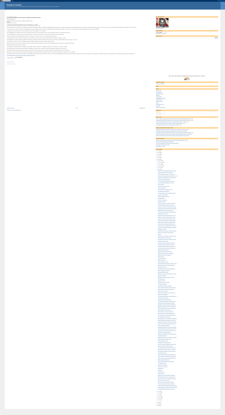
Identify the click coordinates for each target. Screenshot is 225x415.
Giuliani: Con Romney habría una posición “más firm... (167, 356)
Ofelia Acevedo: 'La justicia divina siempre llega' (166, 289)
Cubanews (157, 95)
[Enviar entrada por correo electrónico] (16, 57)
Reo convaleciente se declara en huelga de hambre (166, 315)
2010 (158, 403)
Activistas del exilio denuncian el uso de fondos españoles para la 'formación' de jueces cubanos (172, 135)
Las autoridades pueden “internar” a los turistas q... (166, 205)
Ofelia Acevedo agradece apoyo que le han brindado (166, 177)
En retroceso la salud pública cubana (164, 332)
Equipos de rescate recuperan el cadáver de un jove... (167, 287)
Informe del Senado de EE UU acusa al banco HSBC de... (168, 387)
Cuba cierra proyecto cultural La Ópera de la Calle (166, 313)
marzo (159, 396)
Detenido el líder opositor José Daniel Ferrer (165, 210)
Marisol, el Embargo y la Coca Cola (164, 270)
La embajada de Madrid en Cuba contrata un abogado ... (167, 327)
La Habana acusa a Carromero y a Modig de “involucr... (167, 230)
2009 (158, 405)
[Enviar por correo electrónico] (17, 57)
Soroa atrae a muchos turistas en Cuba (162, 144)
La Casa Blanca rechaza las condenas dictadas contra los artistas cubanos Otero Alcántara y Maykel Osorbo (174, 132)
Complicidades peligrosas (162, 335)
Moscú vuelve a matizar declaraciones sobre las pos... (167, 323)
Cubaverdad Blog (159, 96)
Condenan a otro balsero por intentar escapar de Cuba (167, 206)
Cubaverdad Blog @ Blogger (161, 98)
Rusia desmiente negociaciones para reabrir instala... (167, 354)
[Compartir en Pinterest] (21, 57)
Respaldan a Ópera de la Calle (163, 272)
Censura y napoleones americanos (164, 325)
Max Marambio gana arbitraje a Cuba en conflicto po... (167, 351)
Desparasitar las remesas (162, 229)
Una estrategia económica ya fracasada (164, 285)
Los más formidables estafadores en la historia (166, 182)
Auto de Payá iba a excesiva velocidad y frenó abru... (167, 378)
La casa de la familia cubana (163, 194)
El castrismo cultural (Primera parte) (164, 179)
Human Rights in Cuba (160, 104)
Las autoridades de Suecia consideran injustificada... (167, 347)
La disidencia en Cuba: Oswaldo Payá (164, 342)
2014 (158, 156)
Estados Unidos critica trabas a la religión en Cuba (166, 222)
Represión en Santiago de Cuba (163, 249)
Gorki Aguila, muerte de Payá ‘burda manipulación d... (167, 304)
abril (159, 394)
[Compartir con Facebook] (20, 57)
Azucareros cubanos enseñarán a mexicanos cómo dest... (168, 175)
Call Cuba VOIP (158, 92)
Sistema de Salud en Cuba (160, 107)
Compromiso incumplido (162, 258)
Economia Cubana (159, 101)
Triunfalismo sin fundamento (162, 294)
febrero (159, 398)
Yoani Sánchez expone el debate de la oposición (166, 244)
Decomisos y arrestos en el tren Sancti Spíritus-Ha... (167, 203)
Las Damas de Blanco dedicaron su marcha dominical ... (167, 296)
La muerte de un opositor (162, 284)
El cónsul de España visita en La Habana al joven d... (167, 193)
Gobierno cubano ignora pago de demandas (165, 172)
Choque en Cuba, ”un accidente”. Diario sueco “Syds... (167, 236)
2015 (158, 154)
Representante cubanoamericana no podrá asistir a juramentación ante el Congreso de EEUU (172, 120)
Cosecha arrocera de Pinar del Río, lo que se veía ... (167, 292)
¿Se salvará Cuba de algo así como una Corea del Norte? (166, 124)
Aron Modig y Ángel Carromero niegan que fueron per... (167, 239)
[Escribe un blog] (18, 57)
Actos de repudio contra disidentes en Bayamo (166, 382)
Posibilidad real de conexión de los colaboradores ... (167, 268)
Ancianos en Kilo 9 (161, 373)
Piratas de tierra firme (161, 260)
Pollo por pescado (161, 184)
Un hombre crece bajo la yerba (163, 241)
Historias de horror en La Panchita (163, 282)
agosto (159, 167)
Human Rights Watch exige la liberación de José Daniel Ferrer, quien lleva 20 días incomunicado (172, 129)
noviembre (160, 162)
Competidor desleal (161, 198)
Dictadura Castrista (14, 5)
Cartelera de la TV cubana (160, 146)
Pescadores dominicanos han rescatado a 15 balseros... (167, 328)
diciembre (160, 160)
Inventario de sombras (161, 201)
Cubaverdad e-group (159, 99)
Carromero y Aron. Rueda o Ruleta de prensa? (165, 232)
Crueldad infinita (160, 368)
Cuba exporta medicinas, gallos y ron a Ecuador (166, 174)
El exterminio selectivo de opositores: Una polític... (166, 303)
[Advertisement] (112, 12)
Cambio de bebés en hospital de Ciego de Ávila (166, 361)
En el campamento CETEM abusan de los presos (166, 181)
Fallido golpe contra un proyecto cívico (164, 339)
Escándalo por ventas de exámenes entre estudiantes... (167, 208)
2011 (158, 402)
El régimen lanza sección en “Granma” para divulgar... (167, 308)
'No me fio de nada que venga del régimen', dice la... (167, 218)
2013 (158, 157)
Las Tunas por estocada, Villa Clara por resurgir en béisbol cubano (167, 143)
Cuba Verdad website (159, 93)
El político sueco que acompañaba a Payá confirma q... (167, 225)
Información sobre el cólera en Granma (164, 299)
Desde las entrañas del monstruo (163, 196)
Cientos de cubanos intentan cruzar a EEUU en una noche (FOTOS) (167, 123)
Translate (164, 33)
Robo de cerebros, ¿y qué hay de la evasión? (165, 311)
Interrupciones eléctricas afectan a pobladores (165, 253)
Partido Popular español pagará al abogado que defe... (167, 220)
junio (159, 391)
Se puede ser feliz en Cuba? (162, 213)
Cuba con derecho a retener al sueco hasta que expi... (167, 358)
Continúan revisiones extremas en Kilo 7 (165, 251)
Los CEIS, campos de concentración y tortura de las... (167, 344)
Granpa (157, 102)
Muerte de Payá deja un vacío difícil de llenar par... (166, 265)
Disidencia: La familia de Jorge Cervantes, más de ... (167, 217)
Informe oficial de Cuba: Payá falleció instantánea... (166, 375)
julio (159, 169)
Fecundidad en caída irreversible (163, 191)
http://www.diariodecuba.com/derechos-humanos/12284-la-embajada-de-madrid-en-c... (21, 55)
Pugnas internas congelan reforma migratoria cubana (167, 170)
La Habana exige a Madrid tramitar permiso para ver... (167, 248)
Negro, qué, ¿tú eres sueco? (163, 366)
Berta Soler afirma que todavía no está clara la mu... (167, 246)
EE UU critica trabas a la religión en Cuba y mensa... (167, 215)
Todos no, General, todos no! (163, 291)
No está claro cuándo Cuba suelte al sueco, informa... (167, 349)
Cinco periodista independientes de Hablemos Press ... (167, 301)
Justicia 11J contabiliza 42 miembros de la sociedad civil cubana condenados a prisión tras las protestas (174, 134)
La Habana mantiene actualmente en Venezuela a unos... (167, 385)
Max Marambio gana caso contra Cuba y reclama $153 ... (167, 318)
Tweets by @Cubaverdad (160, 83)
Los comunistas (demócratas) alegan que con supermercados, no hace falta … (169, 121)
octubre (159, 164)
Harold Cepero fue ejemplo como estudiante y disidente (167, 337)
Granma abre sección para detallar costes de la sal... (167, 320)
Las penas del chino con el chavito (164, 186)
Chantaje (159, 234)
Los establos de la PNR (162, 363)
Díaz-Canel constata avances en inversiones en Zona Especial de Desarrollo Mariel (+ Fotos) (172, 140)
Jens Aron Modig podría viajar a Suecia (164, 237)
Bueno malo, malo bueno (162, 275)
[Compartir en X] (19, 57)
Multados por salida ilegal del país (163, 359)
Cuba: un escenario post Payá (163, 261)
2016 (158, 152)
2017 (158, 150)
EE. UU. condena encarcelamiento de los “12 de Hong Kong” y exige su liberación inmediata (171, 118)
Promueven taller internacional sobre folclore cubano (165, 141)
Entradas (159, 112)
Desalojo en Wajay (161, 256)
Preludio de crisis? (161, 371)
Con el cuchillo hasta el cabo (163, 340)
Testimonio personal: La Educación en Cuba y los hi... (167, 330)
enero (159, 399)
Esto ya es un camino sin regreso (163, 380)
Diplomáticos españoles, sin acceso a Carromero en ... (167, 306)
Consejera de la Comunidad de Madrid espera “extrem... (167, 227)
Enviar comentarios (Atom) (16, 110)
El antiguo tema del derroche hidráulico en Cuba (166, 277)
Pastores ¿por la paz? (161, 280)
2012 (158, 159)
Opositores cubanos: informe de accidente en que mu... (167, 273)
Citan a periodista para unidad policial (164, 316)
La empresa (160, 370)
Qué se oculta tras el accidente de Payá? (165, 189)
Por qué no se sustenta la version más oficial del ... (166, 383)
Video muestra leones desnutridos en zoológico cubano (167, 263)
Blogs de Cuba (158, 90)
